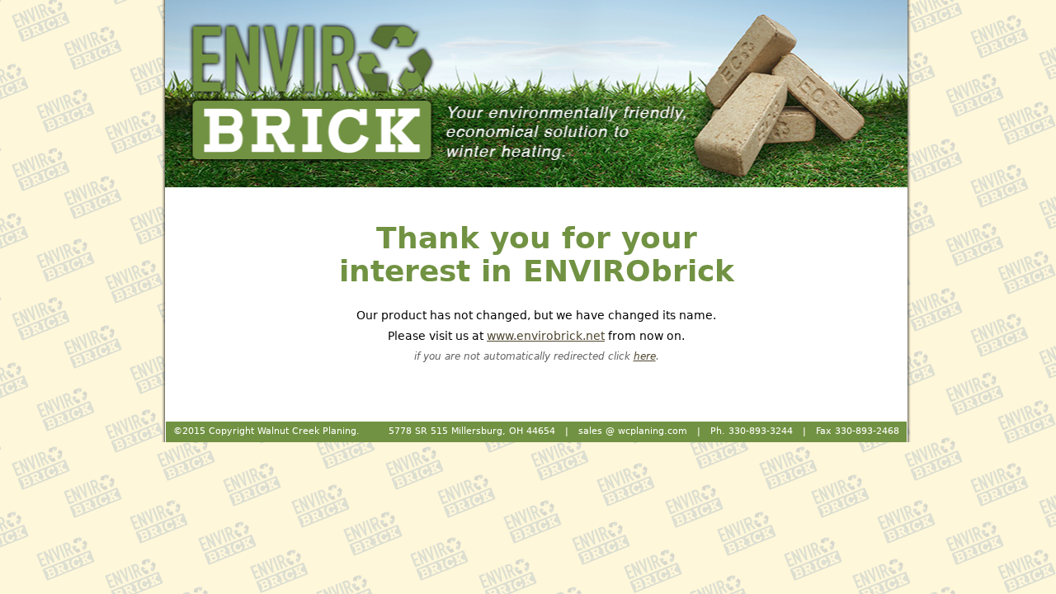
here (645, 356)
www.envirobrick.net (546, 335)
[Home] (536, 93)
